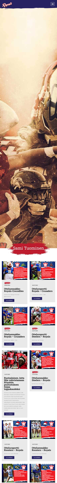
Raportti (35, 328)
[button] (52, 4)
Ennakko (7, 283)
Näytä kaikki (36, 283)
